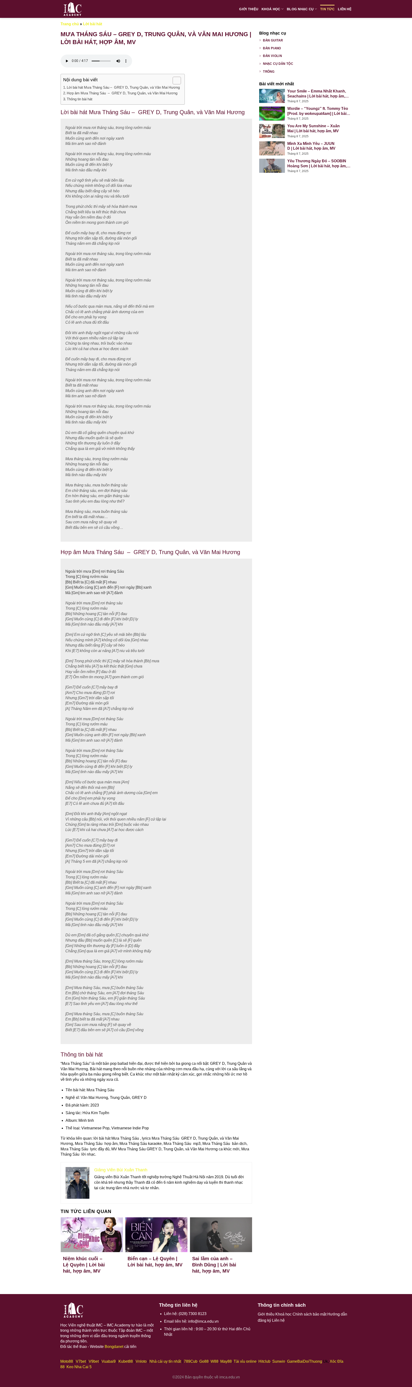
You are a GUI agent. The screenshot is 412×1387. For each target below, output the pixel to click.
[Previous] (69, 1242)
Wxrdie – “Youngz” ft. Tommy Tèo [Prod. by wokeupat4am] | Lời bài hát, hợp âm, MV (317, 111)
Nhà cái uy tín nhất (165, 1361)
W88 (214, 1361)
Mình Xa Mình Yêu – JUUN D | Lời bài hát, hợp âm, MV (311, 145)
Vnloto (141, 1361)
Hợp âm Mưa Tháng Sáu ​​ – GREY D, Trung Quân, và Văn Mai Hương (122, 93)
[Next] (243, 1242)
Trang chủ (70, 24)
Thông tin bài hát (81, 99)
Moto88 (66, 1361)
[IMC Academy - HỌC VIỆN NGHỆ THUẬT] (77, 9)
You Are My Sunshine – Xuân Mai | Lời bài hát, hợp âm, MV (313, 128)
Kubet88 (125, 1361)
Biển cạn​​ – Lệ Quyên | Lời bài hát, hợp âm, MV (155, 1261)
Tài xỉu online (245, 1361)
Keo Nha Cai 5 (79, 1367)
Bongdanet (114, 1347)
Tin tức (327, 9)
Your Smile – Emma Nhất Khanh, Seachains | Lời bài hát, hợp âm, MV (316, 94)
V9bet (94, 1361)
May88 (226, 1361)
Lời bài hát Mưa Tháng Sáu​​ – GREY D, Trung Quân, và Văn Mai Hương (123, 87)
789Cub (190, 1361)
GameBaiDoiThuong (304, 1361)
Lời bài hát (92, 24)
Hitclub (264, 1361)
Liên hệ (344, 9)
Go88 (204, 1361)
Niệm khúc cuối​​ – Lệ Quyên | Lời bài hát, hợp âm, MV (84, 1265)
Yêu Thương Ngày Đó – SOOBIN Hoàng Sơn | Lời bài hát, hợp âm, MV (317, 164)
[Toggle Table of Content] (174, 80)
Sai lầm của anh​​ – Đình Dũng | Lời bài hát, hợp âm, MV (214, 1265)
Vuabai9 (109, 1361)
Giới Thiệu (248, 9)
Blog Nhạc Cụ (300, 9)
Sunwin (278, 1361)
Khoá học (271, 9)
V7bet (81, 1361)
